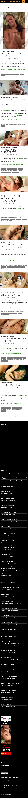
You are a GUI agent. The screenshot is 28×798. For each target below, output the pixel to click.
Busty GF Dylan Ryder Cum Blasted (8, 706)
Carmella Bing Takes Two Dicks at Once (8, 692)
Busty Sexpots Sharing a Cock (6, 694)
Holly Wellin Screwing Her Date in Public (9, 785)
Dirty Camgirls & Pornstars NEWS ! (10, 777)
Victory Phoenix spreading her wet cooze (9, 519)
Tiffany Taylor (15, 172)
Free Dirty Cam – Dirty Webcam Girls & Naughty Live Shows (11, 1)
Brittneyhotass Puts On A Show (7, 601)
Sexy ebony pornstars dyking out (7, 509)
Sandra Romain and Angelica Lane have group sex (10, 605)
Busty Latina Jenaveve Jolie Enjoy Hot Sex (9, 782)
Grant (15, 154)
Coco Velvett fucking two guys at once (8, 615)
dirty (5, 66)
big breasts (4, 74)
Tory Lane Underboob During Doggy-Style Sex (10, 587)
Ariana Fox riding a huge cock (7, 516)
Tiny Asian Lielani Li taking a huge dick (8, 634)
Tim (13, 392)
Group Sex (10, 193)
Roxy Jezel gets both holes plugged (7, 631)
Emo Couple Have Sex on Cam (7, 657)
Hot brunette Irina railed (6, 554)
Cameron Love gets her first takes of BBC (9, 521)
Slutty (3, 125)
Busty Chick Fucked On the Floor (7, 589)
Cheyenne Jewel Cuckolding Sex (7, 573)
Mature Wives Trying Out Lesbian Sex (8, 652)
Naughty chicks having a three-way (8, 641)
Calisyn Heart (15, 74)
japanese (3, 313)
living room (9, 409)
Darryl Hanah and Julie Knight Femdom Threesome (11, 659)
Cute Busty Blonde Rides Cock (7, 701)
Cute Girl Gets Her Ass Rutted (7, 685)
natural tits (4, 170)
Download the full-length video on (13, 69)
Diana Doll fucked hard (5, 542)
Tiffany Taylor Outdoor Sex (9, 150)
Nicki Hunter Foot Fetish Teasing (7, 669)
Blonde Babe (7, 336)
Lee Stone (16, 359)
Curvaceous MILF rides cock (6, 484)
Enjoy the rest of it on (9, 260)
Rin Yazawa (14, 313)
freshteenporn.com (22, 265)
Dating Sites (9, 794)
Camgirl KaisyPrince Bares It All (7, 596)
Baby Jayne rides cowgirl (6, 528)
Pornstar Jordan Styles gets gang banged (9, 629)
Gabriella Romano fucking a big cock (8, 531)
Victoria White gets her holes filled (8, 514)
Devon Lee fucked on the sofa (6, 493)
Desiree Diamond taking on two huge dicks (9, 533)
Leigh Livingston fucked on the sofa (8, 523)
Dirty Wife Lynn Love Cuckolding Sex (8, 582)
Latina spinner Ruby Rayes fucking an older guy (10, 648)
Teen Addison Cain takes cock (7, 486)
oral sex (10, 170)
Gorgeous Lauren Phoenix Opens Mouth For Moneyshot (12, 780)
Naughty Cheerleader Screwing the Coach (9, 708)
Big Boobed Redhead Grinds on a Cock (8, 690)
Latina (13, 51)
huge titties (9, 359)
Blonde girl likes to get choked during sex (9, 645)
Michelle (19, 395)
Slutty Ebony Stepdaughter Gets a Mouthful (9, 570)
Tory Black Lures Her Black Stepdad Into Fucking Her (11, 662)
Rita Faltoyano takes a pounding (13, 339)
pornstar (21, 359)
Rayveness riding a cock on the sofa (8, 488)
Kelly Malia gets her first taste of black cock (9, 617)
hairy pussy (21, 311)
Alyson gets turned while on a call (7, 505)
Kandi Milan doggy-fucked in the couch (8, 512)
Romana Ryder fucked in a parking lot (8, 545)
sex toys (20, 313)
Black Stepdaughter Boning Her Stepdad (9, 566)
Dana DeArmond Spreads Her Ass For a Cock (10, 683)
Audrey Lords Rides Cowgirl (6, 699)
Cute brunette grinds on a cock (7, 495)
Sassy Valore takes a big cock (6, 526)
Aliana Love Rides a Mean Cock (7, 673)
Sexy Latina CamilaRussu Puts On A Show (9, 563)
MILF (8, 220)
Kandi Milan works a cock (6, 538)
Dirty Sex (6, 51)
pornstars (4, 411)
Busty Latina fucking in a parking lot (8, 547)
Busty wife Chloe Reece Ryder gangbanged (11, 198)
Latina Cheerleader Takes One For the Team (9, 655)
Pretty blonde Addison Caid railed (7, 540)
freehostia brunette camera (4, 794)
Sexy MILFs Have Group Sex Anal (7, 664)
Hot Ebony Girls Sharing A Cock (7, 561)
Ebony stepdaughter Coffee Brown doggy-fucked (10, 620)
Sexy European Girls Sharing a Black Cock (9, 598)
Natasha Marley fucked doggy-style (8, 500)
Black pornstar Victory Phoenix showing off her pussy (11, 603)
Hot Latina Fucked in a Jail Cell (7, 697)
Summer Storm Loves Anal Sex (7, 591)
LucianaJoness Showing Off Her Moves (8, 556)
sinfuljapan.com (5, 314)
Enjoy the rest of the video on (12, 164)
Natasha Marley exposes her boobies (8, 498)
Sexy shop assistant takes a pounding (8, 502)
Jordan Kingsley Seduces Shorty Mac (8, 671)
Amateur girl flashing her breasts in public (9, 622)
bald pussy (4, 357)
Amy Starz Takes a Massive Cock (7, 666)
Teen (16, 147)
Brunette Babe (7, 97)
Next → (17, 416)
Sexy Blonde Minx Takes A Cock (7, 580)
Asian (2, 290)
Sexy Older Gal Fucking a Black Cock (8, 650)
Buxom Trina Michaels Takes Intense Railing (9, 790)
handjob (22, 74)
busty (15, 113)
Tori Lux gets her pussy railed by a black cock (10, 636)
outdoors (16, 170)
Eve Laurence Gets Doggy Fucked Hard (8, 687)
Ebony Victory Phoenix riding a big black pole (10, 643)
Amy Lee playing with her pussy (7, 535)
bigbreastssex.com (17, 357)
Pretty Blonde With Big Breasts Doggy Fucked (12, 387)
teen (20, 170)
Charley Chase (4, 110)
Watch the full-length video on (11, 353)
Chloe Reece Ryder (5, 219)
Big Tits (2, 51)
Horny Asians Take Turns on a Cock (8, 704)
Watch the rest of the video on (12, 213)
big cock (9, 74)
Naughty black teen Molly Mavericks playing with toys (11, 612)
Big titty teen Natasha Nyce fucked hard (13, 245)
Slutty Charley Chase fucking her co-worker (13, 102)
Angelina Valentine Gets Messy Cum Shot (9, 676)
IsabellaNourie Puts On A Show (7, 594)
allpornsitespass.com (6, 217)
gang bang (13, 219)
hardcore (24, 219)
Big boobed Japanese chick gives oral (12, 293)
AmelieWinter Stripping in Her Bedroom (9, 559)
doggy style (14, 265)
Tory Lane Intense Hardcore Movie (8, 568)
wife (12, 220)
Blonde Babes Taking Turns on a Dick (8, 678)
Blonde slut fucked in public (6, 549)
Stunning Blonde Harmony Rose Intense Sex (9, 787)
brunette (15, 124)
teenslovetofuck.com (6, 172)
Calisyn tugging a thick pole (11, 54)
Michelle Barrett (17, 409)
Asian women (4, 311)
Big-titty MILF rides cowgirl (6, 491)
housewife (4, 220)
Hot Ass (10, 51)
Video (3, 58)
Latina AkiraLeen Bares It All (6, 575)
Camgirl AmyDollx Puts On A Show (8, 584)
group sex (19, 219)
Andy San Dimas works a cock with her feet (9, 608)
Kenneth (17, 58)
